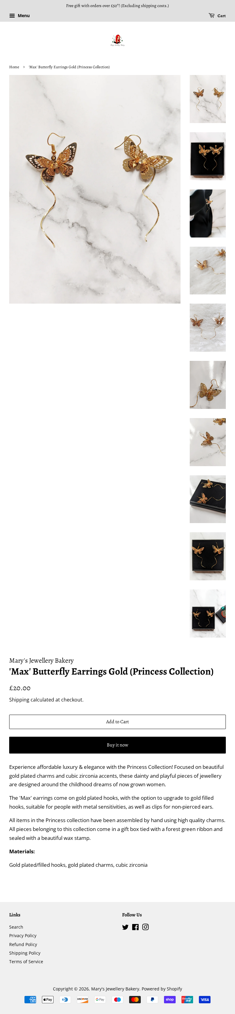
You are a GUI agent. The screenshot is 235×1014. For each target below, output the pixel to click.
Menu (23, 15)
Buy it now (117, 745)
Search (16, 927)
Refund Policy (23, 944)
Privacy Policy (22, 935)
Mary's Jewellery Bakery (115, 989)
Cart (221, 16)
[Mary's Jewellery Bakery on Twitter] (125, 928)
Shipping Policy (24, 953)
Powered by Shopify (162, 989)
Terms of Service (26, 961)
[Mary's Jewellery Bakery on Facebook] (135, 928)
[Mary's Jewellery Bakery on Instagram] (145, 928)
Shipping (19, 699)
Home (14, 66)
